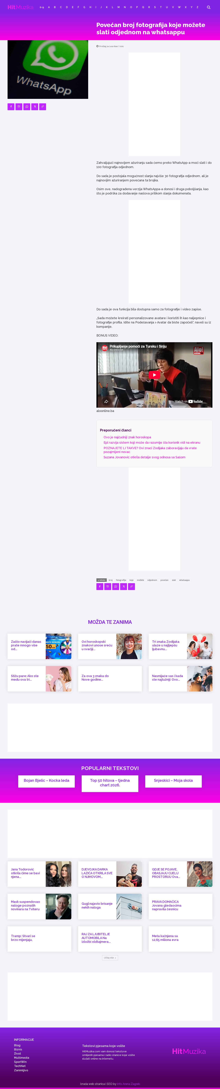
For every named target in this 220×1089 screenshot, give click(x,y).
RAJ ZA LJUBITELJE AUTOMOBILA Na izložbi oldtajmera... (96, 937)
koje (132, 580)
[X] (34, 106)
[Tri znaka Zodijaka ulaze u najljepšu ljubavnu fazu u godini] (199, 646)
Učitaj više (109, 957)
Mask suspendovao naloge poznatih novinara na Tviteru (25, 905)
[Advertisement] (154, 104)
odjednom (152, 580)
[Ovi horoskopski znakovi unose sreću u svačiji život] (129, 646)
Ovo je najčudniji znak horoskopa (127, 437)
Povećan (164, 580)
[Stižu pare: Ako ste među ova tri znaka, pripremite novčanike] (58, 678)
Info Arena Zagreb (128, 1084)
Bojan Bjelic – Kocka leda (46, 780)
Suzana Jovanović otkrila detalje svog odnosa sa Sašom (144, 457)
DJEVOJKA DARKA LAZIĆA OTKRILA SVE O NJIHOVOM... (97, 873)
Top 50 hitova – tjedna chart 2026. (110, 782)
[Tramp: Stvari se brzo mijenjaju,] (58, 939)
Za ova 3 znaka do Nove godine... (95, 678)
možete (140, 580)
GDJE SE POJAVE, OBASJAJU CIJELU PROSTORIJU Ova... (166, 873)
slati (174, 580)
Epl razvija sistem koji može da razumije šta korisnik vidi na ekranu (152, 442)
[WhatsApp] (26, 106)
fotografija (121, 580)
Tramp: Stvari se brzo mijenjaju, (23, 938)
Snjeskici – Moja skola (173, 780)
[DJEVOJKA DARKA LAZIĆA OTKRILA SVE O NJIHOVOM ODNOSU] (129, 874)
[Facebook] (11, 106)
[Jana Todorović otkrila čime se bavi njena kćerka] (58, 874)
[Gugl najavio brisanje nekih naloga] (129, 906)
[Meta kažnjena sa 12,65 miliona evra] (199, 939)
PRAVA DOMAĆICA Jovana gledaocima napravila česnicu (167, 905)
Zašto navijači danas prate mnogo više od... (26, 645)
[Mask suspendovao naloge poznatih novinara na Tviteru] (58, 906)
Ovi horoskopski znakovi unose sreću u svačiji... (97, 645)
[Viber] (18, 106)
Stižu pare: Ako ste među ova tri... (25, 678)
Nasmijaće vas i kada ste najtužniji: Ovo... (167, 678)
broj (111, 580)
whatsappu (184, 580)
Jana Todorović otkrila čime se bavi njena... (25, 873)
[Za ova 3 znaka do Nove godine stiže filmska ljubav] (129, 678)
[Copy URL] (42, 106)
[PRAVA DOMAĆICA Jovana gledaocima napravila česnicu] (199, 906)
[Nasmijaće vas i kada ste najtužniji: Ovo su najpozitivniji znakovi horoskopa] (199, 678)
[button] (208, 7)
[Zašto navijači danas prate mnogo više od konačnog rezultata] (58, 646)
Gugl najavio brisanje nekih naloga (97, 905)
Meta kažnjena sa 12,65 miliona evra (165, 938)
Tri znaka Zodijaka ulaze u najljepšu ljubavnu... (165, 645)
